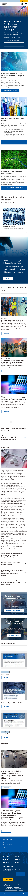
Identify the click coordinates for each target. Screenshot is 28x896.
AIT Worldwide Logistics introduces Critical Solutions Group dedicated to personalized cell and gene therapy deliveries (13, 399)
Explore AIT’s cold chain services (14, 610)
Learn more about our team (10, 90)
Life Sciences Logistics (7, 844)
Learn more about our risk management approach (14, 142)
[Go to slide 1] (6, 233)
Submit (21, 874)
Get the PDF (7, 678)
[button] (14, 437)
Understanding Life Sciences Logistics (12, 703)
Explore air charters (14, 635)
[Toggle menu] (26, 4)
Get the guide (8, 707)
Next (24, 422)
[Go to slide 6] (21, 233)
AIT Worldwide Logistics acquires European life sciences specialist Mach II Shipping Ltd (12, 774)
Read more (6, 333)
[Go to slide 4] (15, 233)
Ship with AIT (8, 278)
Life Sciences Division (7, 842)
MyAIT (24, 1)
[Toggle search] (22, 4)
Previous (4, 421)
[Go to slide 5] (18, 233)
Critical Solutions (6, 734)
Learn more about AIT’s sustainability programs (14, 188)
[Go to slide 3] (12, 233)
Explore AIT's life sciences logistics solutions (14, 44)
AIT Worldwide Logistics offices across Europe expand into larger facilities (12, 321)
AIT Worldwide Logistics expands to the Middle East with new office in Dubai (12, 361)
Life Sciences (5, 674)
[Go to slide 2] (9, 233)
